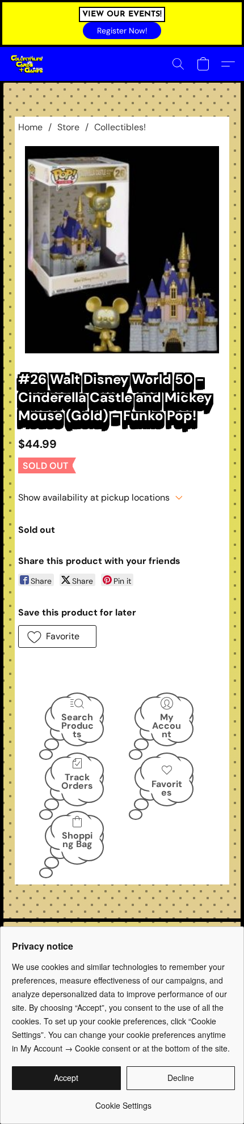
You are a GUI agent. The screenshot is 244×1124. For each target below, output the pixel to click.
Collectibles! (120, 127)
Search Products (77, 725)
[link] (123, 1101)
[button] (122, 30)
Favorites (167, 788)
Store (68, 127)
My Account (166, 725)
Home (30, 127)
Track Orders (77, 781)
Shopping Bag (77, 840)
